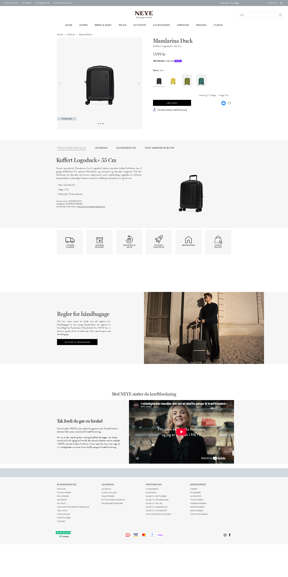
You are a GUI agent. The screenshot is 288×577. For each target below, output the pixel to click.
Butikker (27, 3)
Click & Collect (109, 493)
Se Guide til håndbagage (77, 342)
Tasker (193, 489)
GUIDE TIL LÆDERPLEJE (156, 507)
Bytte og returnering (113, 500)
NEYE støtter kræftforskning (73, 507)
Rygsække (195, 493)
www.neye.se (63, 514)
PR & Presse (63, 496)
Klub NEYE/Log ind (62, 3)
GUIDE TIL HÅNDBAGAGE (157, 500)
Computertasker (199, 514)
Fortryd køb (63, 518)
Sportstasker (197, 507)
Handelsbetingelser (112, 503)
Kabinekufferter (86, 34)
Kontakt (61, 489)
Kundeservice (42, 3)
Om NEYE (61, 503)
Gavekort (62, 500)
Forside (60, 34)
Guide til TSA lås (154, 503)
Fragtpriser (107, 496)
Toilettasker (197, 500)
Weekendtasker (198, 503)
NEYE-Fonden (11, 3)
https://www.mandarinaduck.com (91, 206)
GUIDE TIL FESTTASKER (156, 496)
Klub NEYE (151, 493)
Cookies (61, 521)
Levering (106, 489)
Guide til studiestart (156, 511)
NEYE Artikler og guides (158, 514)
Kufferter (71, 34)
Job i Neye (62, 511)
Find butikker (64, 493)
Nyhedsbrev (152, 489)
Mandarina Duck (173, 41)
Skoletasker (196, 511)
